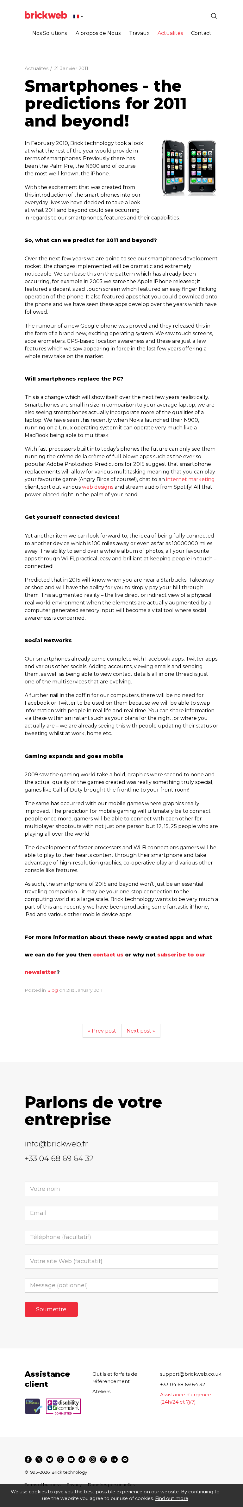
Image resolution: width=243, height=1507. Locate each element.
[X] (39, 1459)
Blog (52, 990)
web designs (97, 487)
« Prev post (102, 1031)
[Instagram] (92, 1459)
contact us (108, 955)
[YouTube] (71, 1459)
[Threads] (60, 1459)
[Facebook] (28, 1459)
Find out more (171, 1498)
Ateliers (101, 1391)
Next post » (141, 1031)
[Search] (213, 16)
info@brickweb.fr (56, 1143)
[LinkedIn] (114, 1459)
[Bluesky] (49, 1459)
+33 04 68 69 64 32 (59, 1158)
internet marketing (190, 479)
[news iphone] (189, 168)
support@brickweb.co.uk (190, 1374)
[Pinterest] (103, 1459)
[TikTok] (82, 1459)
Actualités (36, 68)
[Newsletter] (125, 1459)
